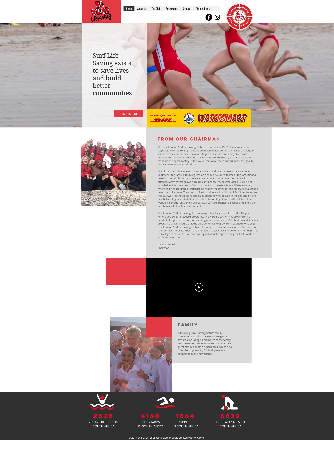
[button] (159, 327)
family (188, 325)
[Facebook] (208, 17)
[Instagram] (217, 17)
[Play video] (199, 287)
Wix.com (199, 437)
